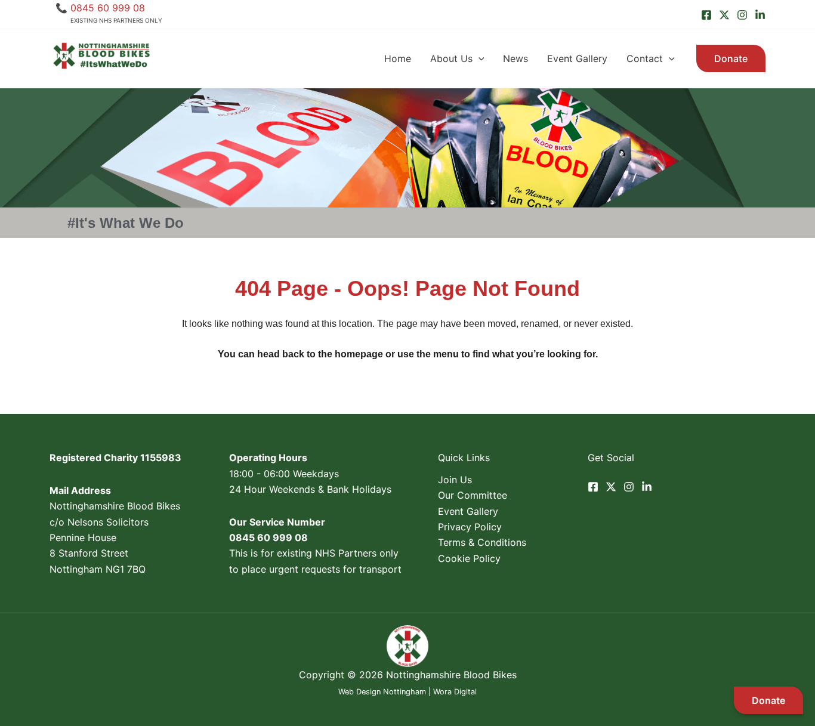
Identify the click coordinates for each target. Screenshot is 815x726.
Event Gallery (577, 58)
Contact (644, 58)
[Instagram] (742, 15)
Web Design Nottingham (382, 691)
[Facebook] (706, 15)
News (515, 58)
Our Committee (472, 495)
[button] (478, 58)
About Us (451, 58)
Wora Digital (455, 691)
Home (397, 58)
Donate (768, 700)
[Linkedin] (760, 15)
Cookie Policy (469, 558)
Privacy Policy (470, 527)
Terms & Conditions (482, 542)
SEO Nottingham (407, 707)
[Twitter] (724, 15)
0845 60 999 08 (107, 8)
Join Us (455, 480)
